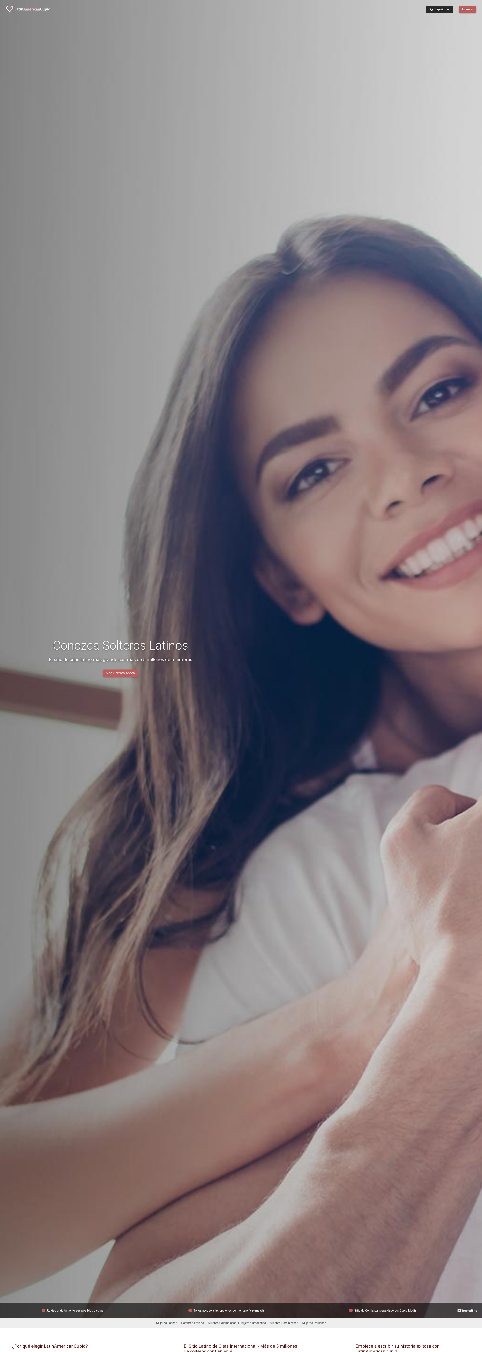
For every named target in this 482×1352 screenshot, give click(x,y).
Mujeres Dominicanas (284, 1323)
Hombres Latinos (192, 1323)
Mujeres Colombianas (222, 1323)
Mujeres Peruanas (314, 1323)
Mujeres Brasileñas (253, 1323)
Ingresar (467, 9)
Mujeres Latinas (166, 1323)
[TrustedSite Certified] (467, 1310)
